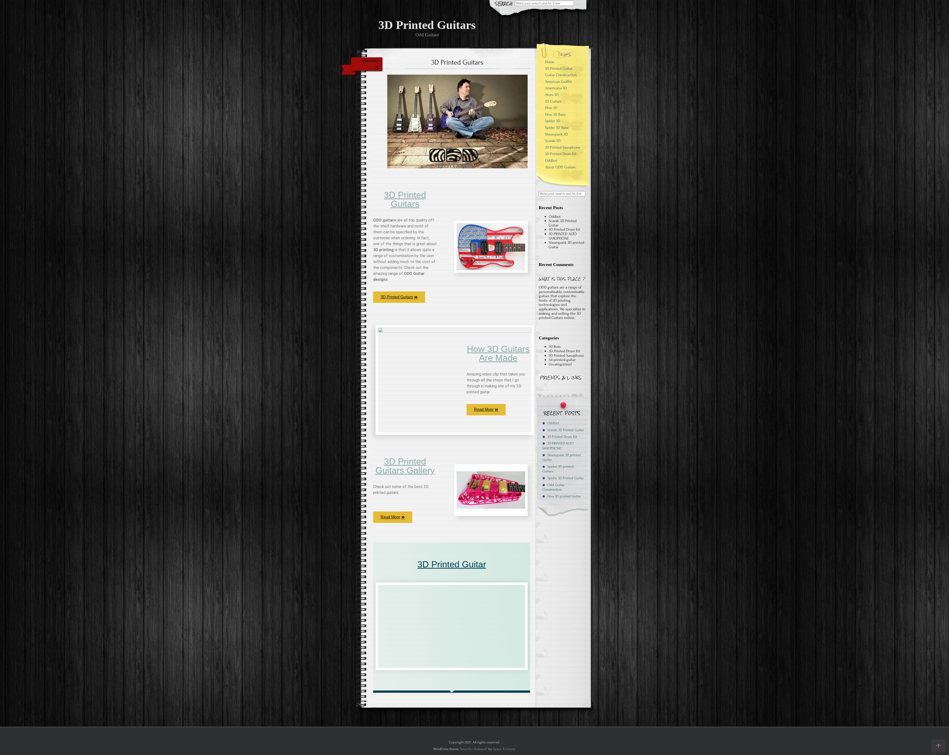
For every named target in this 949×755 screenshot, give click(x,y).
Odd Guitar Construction (553, 487)
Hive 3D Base (555, 114)
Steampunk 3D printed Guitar (566, 244)
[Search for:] (544, 3)
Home (549, 62)
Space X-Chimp (504, 749)
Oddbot (551, 160)
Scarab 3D (553, 140)
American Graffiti (558, 81)
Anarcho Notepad (473, 749)
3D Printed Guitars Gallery (405, 465)
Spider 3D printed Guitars (558, 469)
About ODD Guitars (560, 167)
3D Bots (555, 346)
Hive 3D (551, 108)
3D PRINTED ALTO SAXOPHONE (563, 236)
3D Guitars (553, 101)
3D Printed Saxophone (562, 147)
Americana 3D (556, 88)
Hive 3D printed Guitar (563, 496)
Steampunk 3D (556, 134)
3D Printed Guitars (405, 199)
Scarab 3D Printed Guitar (563, 223)
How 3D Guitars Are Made (498, 353)
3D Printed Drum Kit (561, 154)
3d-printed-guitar (562, 359)
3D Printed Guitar (451, 564)
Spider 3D (552, 121)
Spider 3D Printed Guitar (565, 478)
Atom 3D (552, 94)
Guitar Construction (561, 75)
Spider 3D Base (557, 127)
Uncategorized (560, 364)
